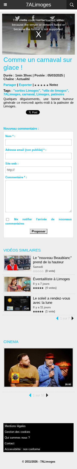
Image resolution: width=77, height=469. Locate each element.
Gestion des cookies (17, 431)
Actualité (23, 79)
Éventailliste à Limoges (51, 279)
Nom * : (10, 136)
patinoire (57, 94)
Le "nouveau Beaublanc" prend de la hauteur (52, 260)
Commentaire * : (16, 177)
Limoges (42, 94)
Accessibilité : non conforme (22, 449)
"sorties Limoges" (26, 90)
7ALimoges (38, 4)
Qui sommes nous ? (17, 437)
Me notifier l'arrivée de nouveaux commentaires (38, 221)
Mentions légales (15, 426)
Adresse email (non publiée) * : (25, 149)
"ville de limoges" (55, 90)
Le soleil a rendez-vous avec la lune (51, 300)
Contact (9, 443)
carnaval (28, 94)
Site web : (11, 163)
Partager (9, 85)
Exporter (25, 85)
